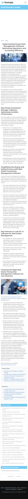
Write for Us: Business (11, 489)
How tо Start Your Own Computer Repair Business (13, 457)
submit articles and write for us (12, 470)
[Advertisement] (14, 24)
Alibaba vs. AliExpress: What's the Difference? (12, 452)
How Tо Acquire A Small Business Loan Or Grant (13, 463)
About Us (20, 489)
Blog (7, 40)
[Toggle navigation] (25, 2)
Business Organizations (11, 487)
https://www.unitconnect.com (8, 365)
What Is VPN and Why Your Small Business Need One (14, 445)
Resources (23, 487)
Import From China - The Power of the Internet (12, 454)
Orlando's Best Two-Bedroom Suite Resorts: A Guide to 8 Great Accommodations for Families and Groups (15, 376)
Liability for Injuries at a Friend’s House (11, 412)
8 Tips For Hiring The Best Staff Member (11, 447)
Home (2, 40)
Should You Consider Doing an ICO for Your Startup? (13, 450)
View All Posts (11, 476)
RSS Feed (18, 476)
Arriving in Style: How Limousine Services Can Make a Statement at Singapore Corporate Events (14, 394)
